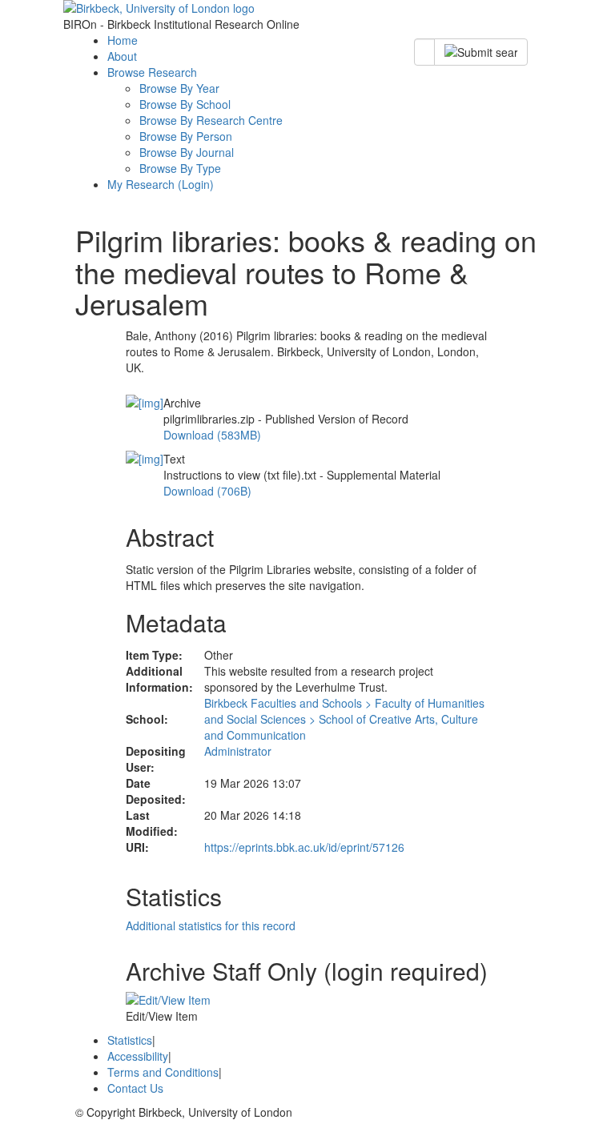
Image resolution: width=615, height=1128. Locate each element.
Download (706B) (207, 491)
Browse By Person (185, 136)
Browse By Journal (186, 152)
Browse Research (152, 72)
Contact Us (135, 1088)
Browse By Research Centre (211, 120)
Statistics (129, 1040)
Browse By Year (179, 88)
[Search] (481, 52)
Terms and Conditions (163, 1072)
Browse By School (185, 104)
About (122, 56)
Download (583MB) (212, 435)
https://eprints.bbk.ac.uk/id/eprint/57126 (304, 847)
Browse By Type (180, 168)
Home (122, 40)
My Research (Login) (160, 184)
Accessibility (137, 1056)
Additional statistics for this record (210, 925)
